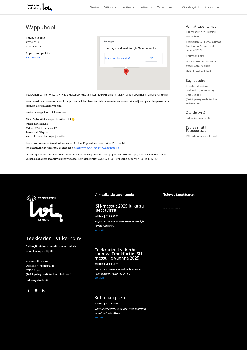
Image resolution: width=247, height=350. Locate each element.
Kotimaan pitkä (195, 56)
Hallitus (126, 7)
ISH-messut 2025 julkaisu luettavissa (119, 208)
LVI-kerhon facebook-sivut (201, 136)
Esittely (108, 7)
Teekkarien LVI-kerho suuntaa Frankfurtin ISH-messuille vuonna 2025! (203, 46)
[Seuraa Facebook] (29, 291)
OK (151, 58)
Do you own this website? (117, 58)
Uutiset (144, 7)
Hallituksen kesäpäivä (198, 71)
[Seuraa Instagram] (36, 291)
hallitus (99, 216)
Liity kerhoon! (212, 7)
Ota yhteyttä (190, 7)
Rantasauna (33, 57)
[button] (126, 71)
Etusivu (94, 7)
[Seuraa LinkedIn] (43, 291)
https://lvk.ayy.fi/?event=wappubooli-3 (96, 147)
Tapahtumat (165, 7)
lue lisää (99, 230)
